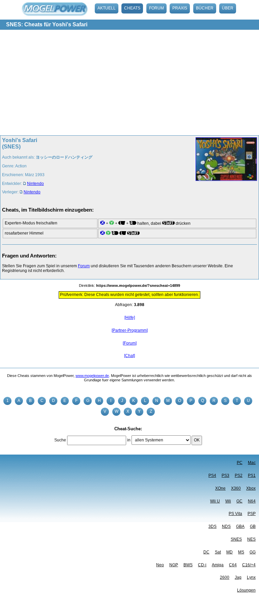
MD (229, 552)
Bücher (204, 8)
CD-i (202, 565)
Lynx (251, 577)
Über (227, 8)
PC (239, 462)
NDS (226, 526)
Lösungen (246, 590)
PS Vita (235, 513)
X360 (236, 488)
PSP (252, 513)
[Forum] (130, 343)
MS (241, 552)
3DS (212, 526)
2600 (224, 577)
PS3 (225, 475)
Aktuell (106, 8)
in (129, 440)
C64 (233, 565)
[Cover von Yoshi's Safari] (224, 168)
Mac (252, 462)
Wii (228, 501)
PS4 (212, 475)
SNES (236, 539)
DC (206, 552)
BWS (188, 565)
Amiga (218, 565)
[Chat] (129, 355)
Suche (60, 440)
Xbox (251, 488)
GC (239, 501)
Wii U (215, 501)
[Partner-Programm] (130, 330)
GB (253, 526)
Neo (160, 565)
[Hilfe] (129, 317)
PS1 (252, 475)
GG (253, 552)
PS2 (238, 475)
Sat (218, 552)
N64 (252, 501)
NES (251, 539)
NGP (173, 565)
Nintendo (35, 183)
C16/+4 (249, 565)
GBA (240, 526)
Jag (238, 577)
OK (197, 440)
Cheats (132, 8)
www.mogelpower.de (92, 376)
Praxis (179, 8)
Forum (156, 8)
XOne (220, 488)
